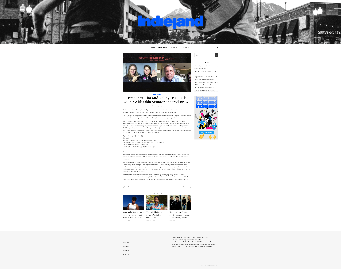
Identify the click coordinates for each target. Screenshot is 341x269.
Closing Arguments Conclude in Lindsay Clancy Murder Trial (190, 237)
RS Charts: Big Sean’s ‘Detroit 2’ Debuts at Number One (154, 215)
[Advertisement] (206, 169)
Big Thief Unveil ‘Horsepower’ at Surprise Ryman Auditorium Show (192, 246)
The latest (186, 47)
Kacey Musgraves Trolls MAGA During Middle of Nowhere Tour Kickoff (193, 244)
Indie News (174, 47)
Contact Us (126, 254)
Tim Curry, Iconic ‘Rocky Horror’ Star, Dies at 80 (186, 240)
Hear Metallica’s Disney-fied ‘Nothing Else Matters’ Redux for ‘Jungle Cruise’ (180, 215)
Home (153, 47)
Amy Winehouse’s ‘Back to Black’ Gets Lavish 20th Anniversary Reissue (193, 242)
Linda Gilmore (128, 187)
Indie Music (162, 47)
